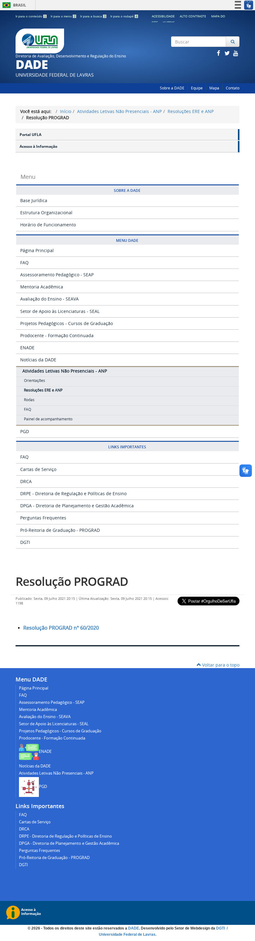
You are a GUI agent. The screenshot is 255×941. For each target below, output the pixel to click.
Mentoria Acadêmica (41, 287)
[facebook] (219, 53)
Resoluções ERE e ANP (191, 111)
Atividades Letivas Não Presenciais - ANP (119, 111)
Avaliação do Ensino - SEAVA (49, 299)
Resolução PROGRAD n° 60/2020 (61, 627)
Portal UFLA (30, 134)
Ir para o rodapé (123, 16)
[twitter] (227, 53)
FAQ (24, 262)
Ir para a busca (93, 16)
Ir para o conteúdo (31, 16)
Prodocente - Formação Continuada (57, 335)
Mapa (214, 88)
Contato (232, 88)
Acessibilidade (163, 16)
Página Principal (37, 250)
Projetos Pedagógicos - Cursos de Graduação (66, 323)
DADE (133, 928)
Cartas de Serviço (38, 469)
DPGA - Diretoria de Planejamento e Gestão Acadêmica (77, 506)
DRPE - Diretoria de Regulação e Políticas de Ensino (73, 493)
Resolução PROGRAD (72, 581)
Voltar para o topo (220, 665)
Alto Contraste (193, 16)
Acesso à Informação (38, 146)
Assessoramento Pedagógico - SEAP (57, 275)
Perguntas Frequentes (43, 518)
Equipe (197, 88)
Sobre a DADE (172, 88)
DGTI (25, 542)
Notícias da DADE (38, 360)
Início (65, 111)
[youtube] (235, 53)
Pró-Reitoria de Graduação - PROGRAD (60, 530)
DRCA (26, 481)
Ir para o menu (63, 16)
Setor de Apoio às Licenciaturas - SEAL (60, 311)
